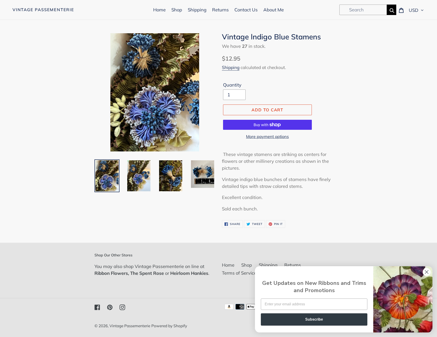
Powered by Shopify (169, 325)
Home (228, 265)
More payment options (267, 136)
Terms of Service (239, 273)
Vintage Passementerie (43, 9)
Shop (246, 265)
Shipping (230, 67)
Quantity (232, 85)
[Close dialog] (427, 272)
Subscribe (314, 319)
